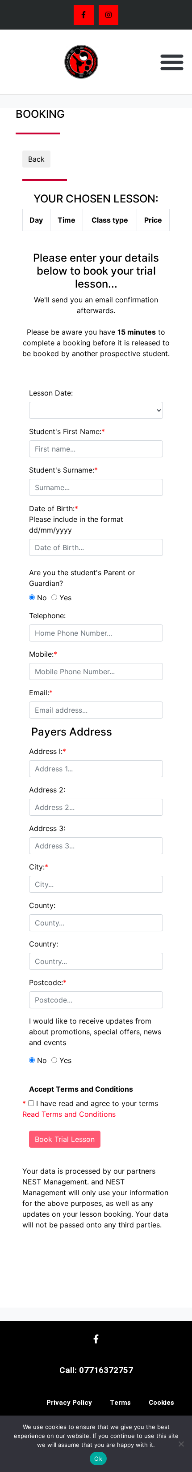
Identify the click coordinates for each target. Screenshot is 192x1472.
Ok (98, 1458)
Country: (43, 943)
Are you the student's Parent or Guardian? (82, 578)
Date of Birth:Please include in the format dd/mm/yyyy (76, 519)
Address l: (47, 751)
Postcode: (48, 982)
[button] (172, 62)
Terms (120, 1403)
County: (42, 905)
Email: (41, 692)
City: (38, 866)
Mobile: (43, 654)
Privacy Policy (69, 1403)
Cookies (161, 1403)
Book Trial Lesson (65, 1139)
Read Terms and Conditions (69, 1114)
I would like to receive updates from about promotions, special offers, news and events (95, 1031)
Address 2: (47, 789)
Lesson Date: (51, 392)
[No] (180, 1443)
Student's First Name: (67, 431)
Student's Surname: (63, 469)
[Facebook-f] (84, 15)
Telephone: (47, 615)
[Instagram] (109, 15)
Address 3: (47, 828)
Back (36, 159)
